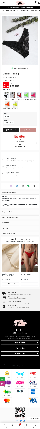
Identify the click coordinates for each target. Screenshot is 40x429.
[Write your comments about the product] (17, 186)
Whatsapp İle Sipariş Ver (21, 68)
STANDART (9, 123)
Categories (20, 348)
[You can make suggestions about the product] (34, 186)
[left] (3, 265)
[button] (4, 40)
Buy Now (29, 130)
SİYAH (7, 116)
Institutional (20, 342)
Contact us (20, 353)
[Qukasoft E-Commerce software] (20, 421)
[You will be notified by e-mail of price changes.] (29, 186)
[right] (36, 265)
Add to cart (12, 130)
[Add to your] (23, 186)
